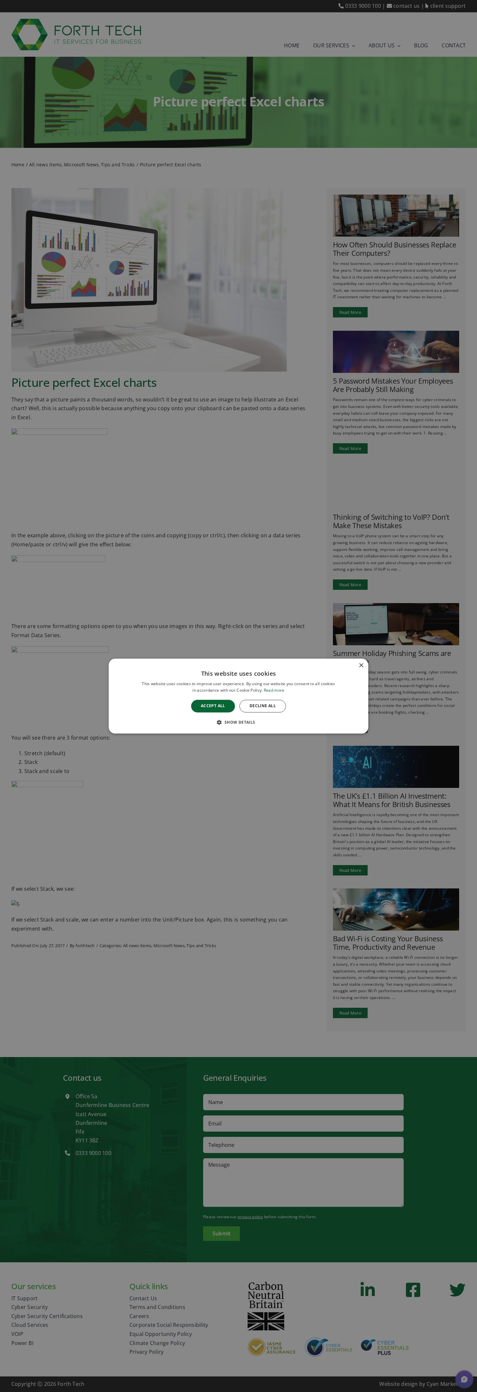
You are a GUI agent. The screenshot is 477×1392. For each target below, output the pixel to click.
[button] (238, 722)
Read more (274, 690)
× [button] (361, 665)
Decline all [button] (263, 706)
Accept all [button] (213, 706)
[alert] (238, 696)
